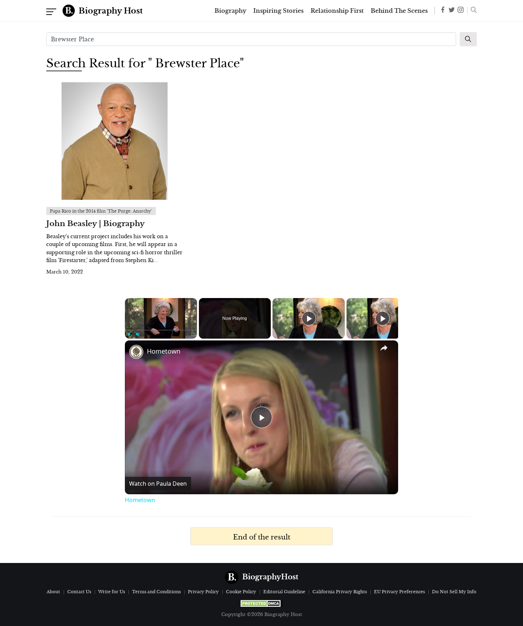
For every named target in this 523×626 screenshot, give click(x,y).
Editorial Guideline (284, 591)
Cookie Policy (241, 591)
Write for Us (111, 591)
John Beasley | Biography (95, 223)
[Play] (129, 334)
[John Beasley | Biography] (114, 141)
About (53, 591)
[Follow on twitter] (452, 10)
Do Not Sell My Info (454, 591)
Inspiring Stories (278, 10)
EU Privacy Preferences (399, 591)
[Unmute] (137, 334)
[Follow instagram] (461, 10)
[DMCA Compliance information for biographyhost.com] (261, 603)
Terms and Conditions (156, 591)
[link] (136, 352)
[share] (383, 347)
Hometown (163, 351)
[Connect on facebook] (443, 10)
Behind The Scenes (399, 10)
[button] (472, 10)
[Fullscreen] (193, 334)
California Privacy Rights (339, 591)
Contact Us (79, 591)
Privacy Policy (203, 591)
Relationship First (337, 10)
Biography (230, 10)
